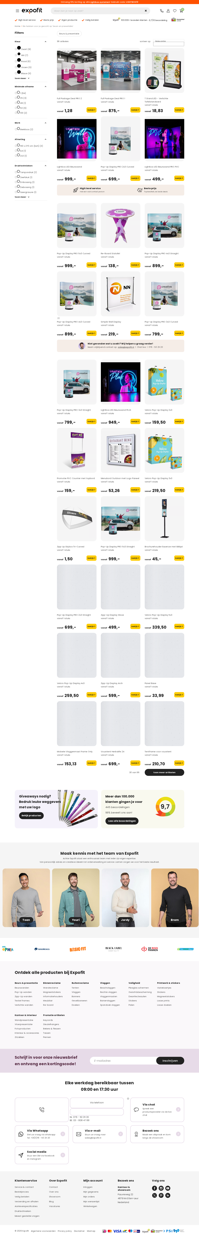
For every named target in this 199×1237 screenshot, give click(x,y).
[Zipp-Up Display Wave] (120, 587)
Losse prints (163, 1000)
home (17, 26)
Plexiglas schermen (139, 987)
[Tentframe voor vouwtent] (164, 723)
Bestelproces (22, 1191)
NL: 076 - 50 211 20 (79, 1117)
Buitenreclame (80, 983)
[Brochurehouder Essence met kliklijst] (164, 518)
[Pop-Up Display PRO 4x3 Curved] (77, 293)
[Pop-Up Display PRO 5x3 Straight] (120, 518)
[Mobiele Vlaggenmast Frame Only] (77, 723)
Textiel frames (22, 1000)
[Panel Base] (164, 655)
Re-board (48, 1005)
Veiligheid (134, 983)
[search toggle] (146, 10)
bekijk (91, 110)
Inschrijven (170, 1061)
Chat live (141, 347)
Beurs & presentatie (69, 33)
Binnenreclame (52, 983)
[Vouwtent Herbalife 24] (120, 723)
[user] (168, 11)
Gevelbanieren (79, 1000)
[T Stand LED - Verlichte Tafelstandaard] (164, 70)
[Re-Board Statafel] (120, 225)
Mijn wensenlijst (91, 1201)
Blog (51, 1201)
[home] (32, 11)
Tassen (47, 1033)
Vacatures (54, 1206)
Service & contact (24, 1187)
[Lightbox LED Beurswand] (77, 138)
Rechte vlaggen (108, 992)
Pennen (47, 1037)
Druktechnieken (23, 1211)
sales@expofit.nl (126, 347)
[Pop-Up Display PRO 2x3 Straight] (77, 587)
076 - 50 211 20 (156, 347)
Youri (76, 920)
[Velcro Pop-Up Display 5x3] (164, 587)
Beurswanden (22, 987)
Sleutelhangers (51, 1024)
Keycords (48, 1020)
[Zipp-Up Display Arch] (120, 655)
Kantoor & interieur (26, 1015)
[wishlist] (175, 11)
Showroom (54, 1196)
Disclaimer (79, 1231)
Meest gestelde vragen (27, 1216)
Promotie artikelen (54, 1015)
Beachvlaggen (107, 987)
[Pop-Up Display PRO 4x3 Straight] (164, 225)
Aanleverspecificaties (26, 1206)
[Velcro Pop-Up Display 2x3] (164, 382)
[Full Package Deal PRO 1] (120, 70)
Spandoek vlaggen (110, 1005)
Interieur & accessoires (27, 1033)
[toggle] (17, 11)
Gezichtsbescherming (140, 992)
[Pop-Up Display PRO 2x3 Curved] (120, 138)
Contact (53, 1187)
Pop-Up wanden (23, 992)
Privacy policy (65, 1231)
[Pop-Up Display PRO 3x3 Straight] (77, 382)
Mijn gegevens (91, 1191)
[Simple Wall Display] (120, 293)
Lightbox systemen (100, 2)
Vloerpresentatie (24, 1024)
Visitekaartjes (164, 987)
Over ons (53, 1191)
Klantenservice (26, 1180)
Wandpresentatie (24, 1020)
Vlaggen (76, 992)
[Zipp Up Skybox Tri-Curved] (77, 518)
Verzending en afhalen (26, 1201)
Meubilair (48, 1000)
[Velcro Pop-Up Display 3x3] (164, 450)
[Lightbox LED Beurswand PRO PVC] (164, 138)
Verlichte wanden (24, 1005)
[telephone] (162, 11)
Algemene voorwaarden (43, 1231)
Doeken (76, 1005)
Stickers (133, 1000)
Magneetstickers (52, 992)
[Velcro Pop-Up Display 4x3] (77, 655)
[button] (140, 19)
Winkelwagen (90, 1206)
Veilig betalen (22, 1196)
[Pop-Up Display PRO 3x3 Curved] (164, 293)
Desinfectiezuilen (137, 996)
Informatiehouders (53, 996)
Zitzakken (19, 1037)
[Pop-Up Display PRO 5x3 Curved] (77, 225)
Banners (76, 996)
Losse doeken (164, 1005)
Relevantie (160, 41)
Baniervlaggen (107, 1000)
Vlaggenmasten (108, 996)
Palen (131, 1005)
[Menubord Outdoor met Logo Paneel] (120, 450)
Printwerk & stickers (168, 983)
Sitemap (91, 1231)
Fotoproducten (23, 1028)
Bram (175, 920)
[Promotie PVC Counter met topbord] (77, 450)
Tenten (75, 987)
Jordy (125, 920)
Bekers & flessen (52, 1028)
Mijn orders (89, 1196)
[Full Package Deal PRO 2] (77, 70)
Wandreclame (50, 987)
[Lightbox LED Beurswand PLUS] (120, 382)
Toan (26, 920)
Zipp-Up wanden (23, 996)
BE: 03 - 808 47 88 (79, 1120)
